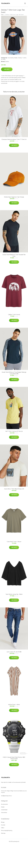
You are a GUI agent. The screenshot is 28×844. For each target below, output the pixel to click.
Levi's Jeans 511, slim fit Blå (14, 652)
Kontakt (3, 825)
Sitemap (3, 833)
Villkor (2, 827)
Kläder (16, 57)
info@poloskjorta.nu (6, 795)
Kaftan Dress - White (14, 704)
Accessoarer (4, 804)
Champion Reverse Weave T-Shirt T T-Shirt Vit (14, 139)
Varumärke (11, 57)
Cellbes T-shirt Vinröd (14, 314)
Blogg (2, 822)
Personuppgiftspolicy (6, 830)
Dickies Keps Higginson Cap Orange (14, 197)
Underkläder (4, 809)
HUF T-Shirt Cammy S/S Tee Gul (14, 431)
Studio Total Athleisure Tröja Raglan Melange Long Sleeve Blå (14, 372)
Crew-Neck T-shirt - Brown (14, 541)
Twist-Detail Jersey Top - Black (14, 594)
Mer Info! (6, 69)
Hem (2, 14)
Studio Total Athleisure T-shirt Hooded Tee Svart (14, 255)
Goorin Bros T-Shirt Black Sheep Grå (14, 489)
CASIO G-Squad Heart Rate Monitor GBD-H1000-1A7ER (14, 758)
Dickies (20, 57)
